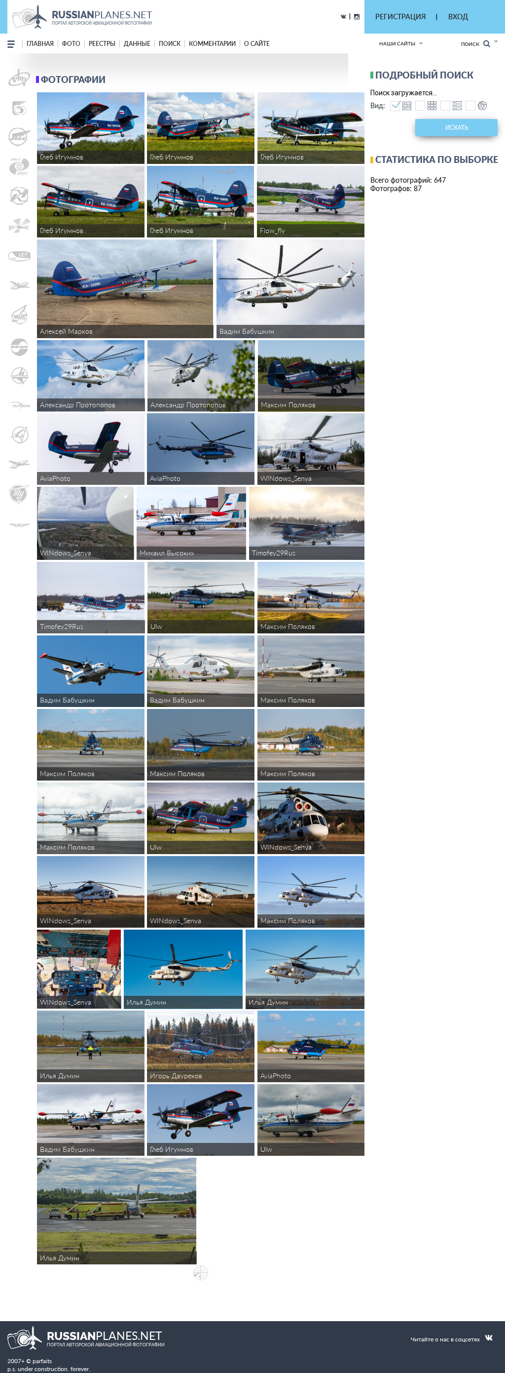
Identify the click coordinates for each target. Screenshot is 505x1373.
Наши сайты (397, 43)
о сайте (257, 43)
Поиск (472, 44)
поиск (169, 43)
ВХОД (458, 16)
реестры (102, 43)
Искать (456, 127)
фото (71, 43)
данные (137, 43)
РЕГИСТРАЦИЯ (400, 16)
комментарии (212, 43)
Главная (40, 43)
